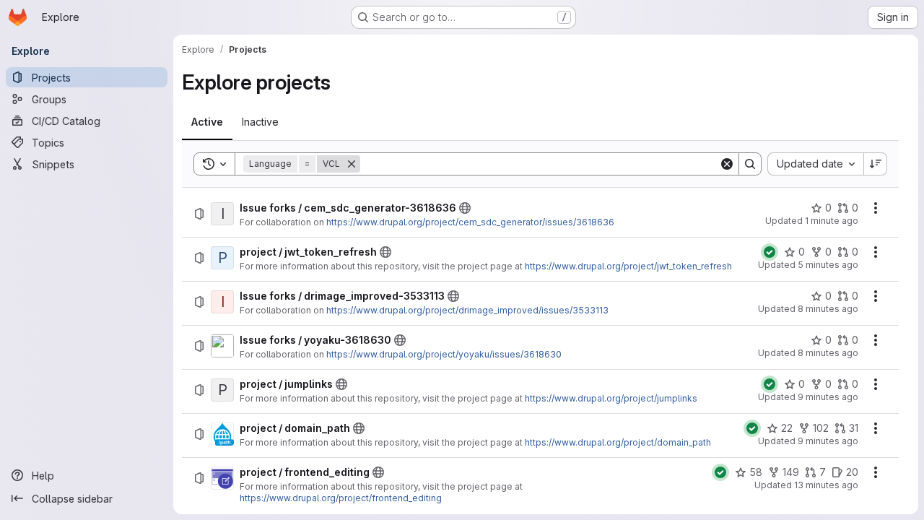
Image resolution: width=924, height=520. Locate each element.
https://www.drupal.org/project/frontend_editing (341, 498)
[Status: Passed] (769, 252)
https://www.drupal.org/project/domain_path (618, 442)
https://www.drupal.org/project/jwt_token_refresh (628, 266)
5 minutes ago (828, 264)
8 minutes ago (828, 308)
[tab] (207, 122)
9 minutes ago (828, 396)
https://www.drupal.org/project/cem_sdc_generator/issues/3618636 (470, 222)
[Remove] (351, 164)
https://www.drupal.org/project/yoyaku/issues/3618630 (444, 354)
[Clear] (727, 164)
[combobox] (815, 164)
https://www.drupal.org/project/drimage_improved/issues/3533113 (467, 310)
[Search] (750, 164)
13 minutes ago (826, 485)
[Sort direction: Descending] (875, 164)
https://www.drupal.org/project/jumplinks (611, 398)
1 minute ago (831, 220)
